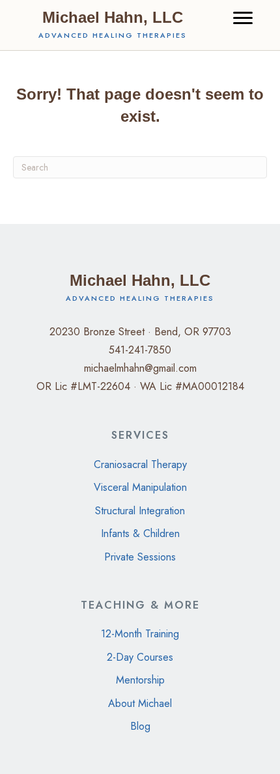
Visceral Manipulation (140, 487)
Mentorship (140, 679)
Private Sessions (140, 556)
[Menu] (243, 18)
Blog (140, 726)
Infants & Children (140, 533)
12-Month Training (140, 633)
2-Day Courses (140, 657)
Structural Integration (140, 510)
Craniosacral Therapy (140, 464)
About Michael (140, 703)
